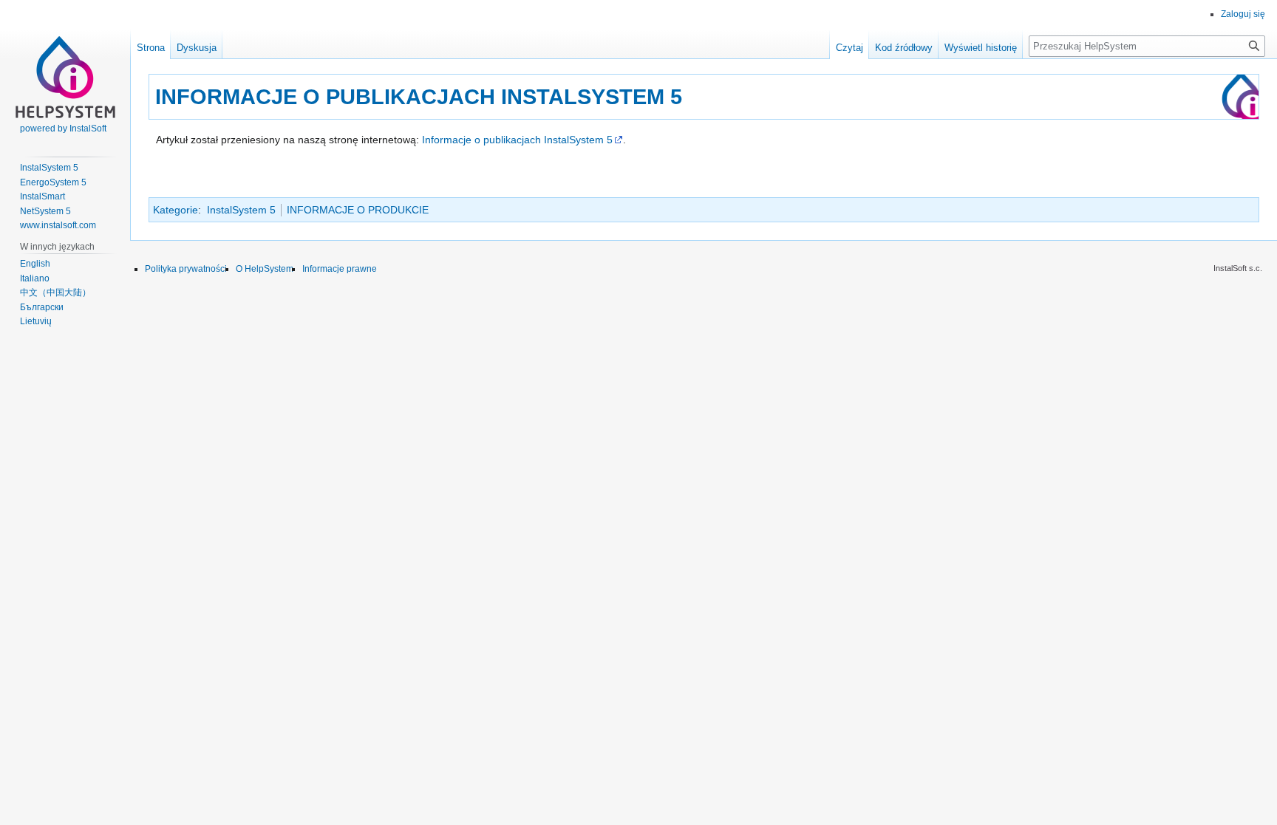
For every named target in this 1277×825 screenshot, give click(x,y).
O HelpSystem (264, 269)
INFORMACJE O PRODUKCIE (358, 210)
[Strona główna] (65, 59)
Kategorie (175, 210)
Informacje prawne (339, 269)
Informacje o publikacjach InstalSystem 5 (517, 140)
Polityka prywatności (186, 269)
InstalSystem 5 (241, 210)
